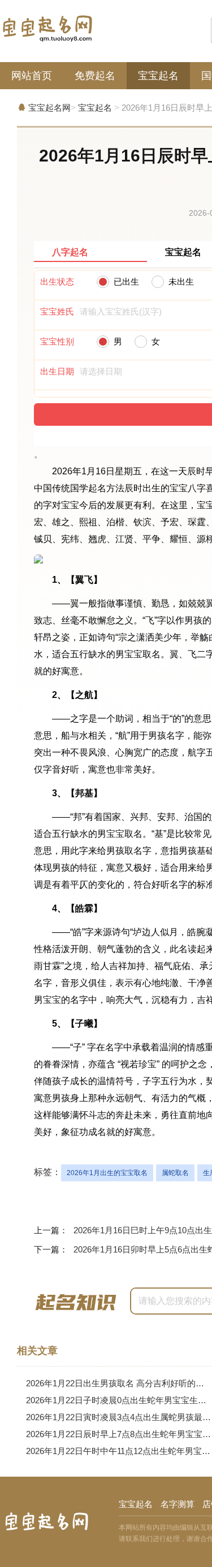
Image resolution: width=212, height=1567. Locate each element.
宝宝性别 (57, 341)
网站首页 (31, 75)
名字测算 (177, 1504)
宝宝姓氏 (57, 311)
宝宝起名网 (49, 107)
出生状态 (57, 281)
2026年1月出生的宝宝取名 (107, 1173)
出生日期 (57, 371)
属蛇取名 (175, 1173)
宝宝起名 (158, 75)
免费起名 (95, 75)
